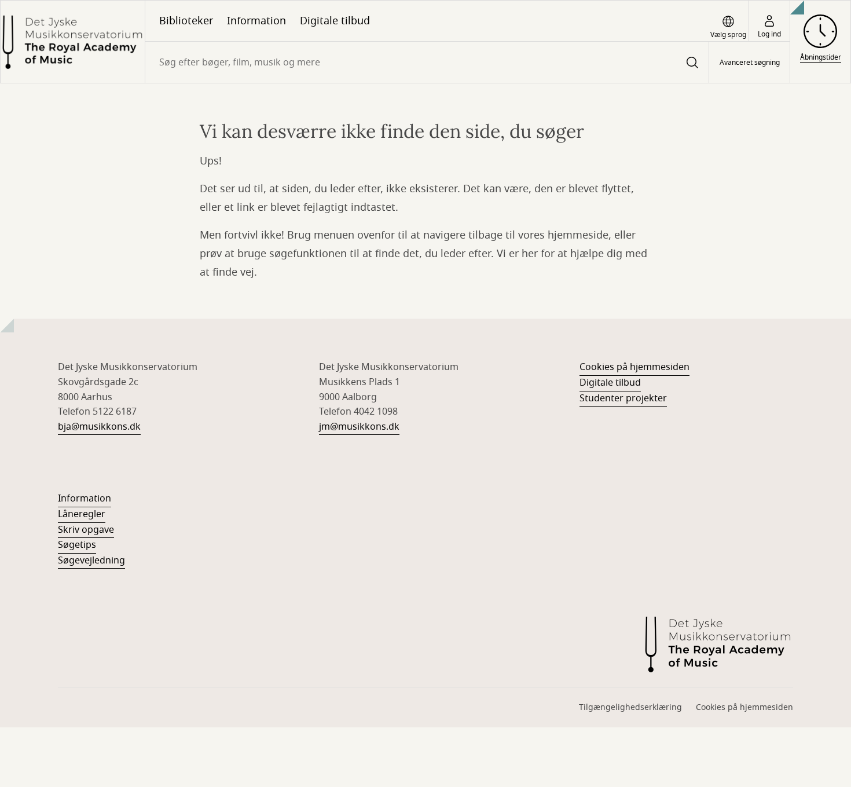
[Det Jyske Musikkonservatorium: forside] (73, 42)
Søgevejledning (91, 561)
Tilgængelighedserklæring (630, 707)
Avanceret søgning (750, 62)
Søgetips (77, 545)
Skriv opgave (86, 530)
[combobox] (427, 62)
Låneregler (81, 514)
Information (256, 20)
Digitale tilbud (335, 20)
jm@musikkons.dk (359, 427)
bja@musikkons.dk (99, 427)
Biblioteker (186, 20)
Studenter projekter (623, 398)
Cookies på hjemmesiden (634, 367)
